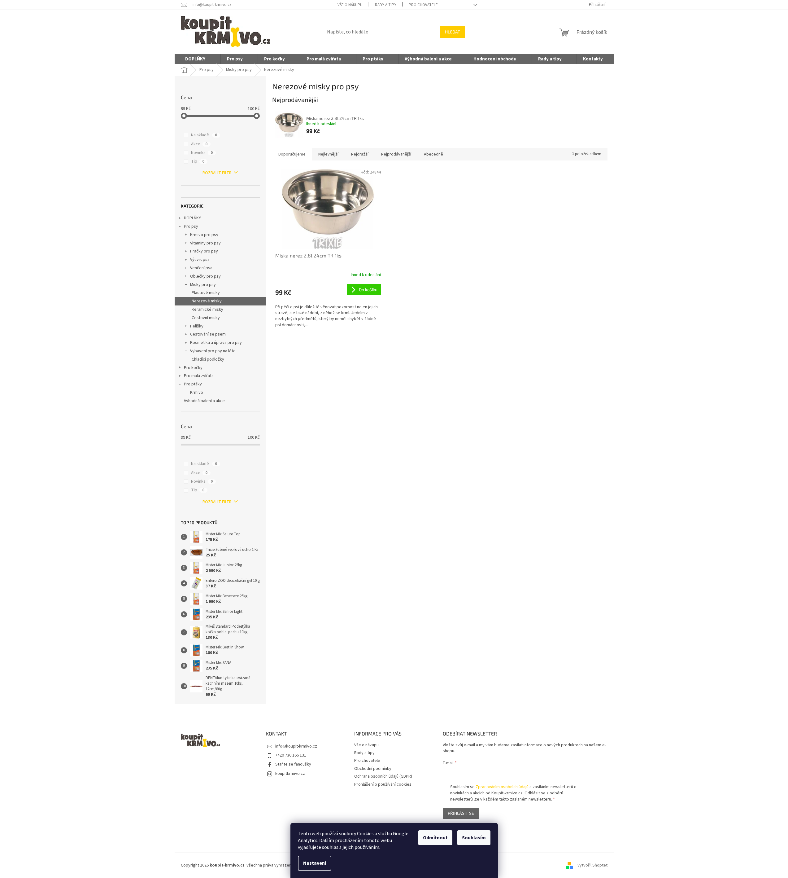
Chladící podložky (208, 359)
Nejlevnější (328, 154)
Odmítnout (435, 837)
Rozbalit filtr (217, 173)
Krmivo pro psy (204, 235)
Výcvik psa (200, 260)
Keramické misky (207, 309)
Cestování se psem (208, 334)
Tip (197, 161)
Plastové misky (206, 293)
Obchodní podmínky (372, 769)
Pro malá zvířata (199, 376)
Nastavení (314, 863)
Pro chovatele (423, 5)
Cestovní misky (206, 318)
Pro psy (191, 226)
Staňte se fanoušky (293, 764)
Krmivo (196, 392)
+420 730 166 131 (290, 755)
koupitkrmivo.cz (290, 773)
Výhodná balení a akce (204, 401)
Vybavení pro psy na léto (213, 351)
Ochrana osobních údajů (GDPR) (383, 776)
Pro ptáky (193, 384)
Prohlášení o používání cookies (382, 784)
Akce (199, 144)
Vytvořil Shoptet (592, 865)
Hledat (452, 31)
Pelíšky (196, 326)
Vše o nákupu (350, 5)
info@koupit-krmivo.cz (296, 746)
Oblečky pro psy (205, 276)
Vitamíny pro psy (205, 243)
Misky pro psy (203, 285)
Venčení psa (201, 268)
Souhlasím (474, 837)
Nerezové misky (207, 301)
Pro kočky (193, 368)
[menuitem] (195, 59)
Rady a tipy (385, 5)
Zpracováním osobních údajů (502, 787)
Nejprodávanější (396, 154)
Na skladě (204, 135)
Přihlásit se (461, 813)
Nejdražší (359, 154)
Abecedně (433, 154)
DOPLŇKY (192, 218)
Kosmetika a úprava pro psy (216, 343)
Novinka (202, 153)
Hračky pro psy (204, 251)
